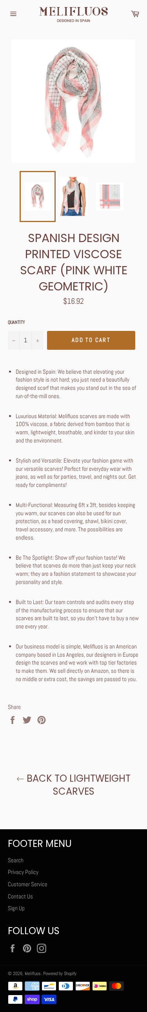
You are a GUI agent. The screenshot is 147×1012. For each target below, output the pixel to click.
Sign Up (16, 908)
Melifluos (33, 973)
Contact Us (20, 896)
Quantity (16, 322)
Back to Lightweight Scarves (77, 785)
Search (16, 860)
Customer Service (27, 884)
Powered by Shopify (59, 973)
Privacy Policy (23, 872)
